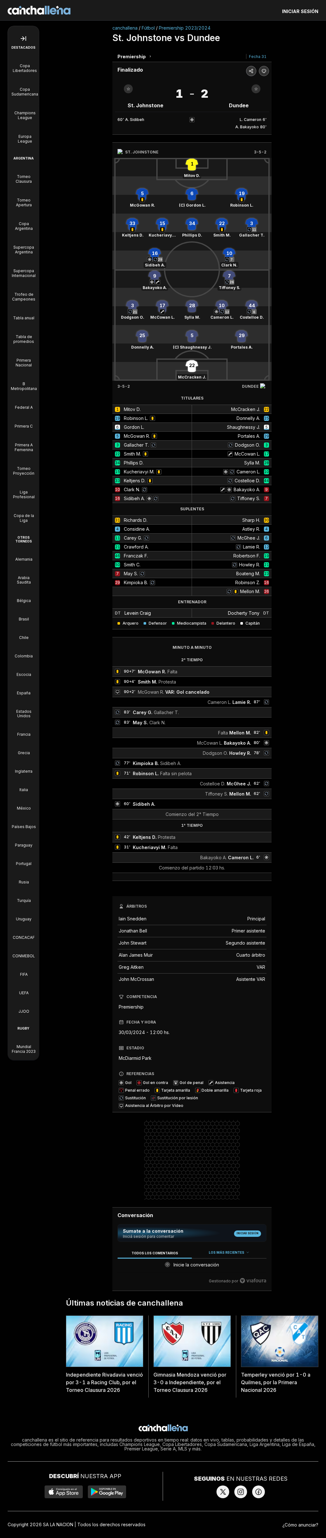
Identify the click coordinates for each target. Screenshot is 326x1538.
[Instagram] (240, 1491)
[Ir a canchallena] (39, 10)
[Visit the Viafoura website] (252, 1280)
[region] (191, 1267)
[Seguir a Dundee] (256, 88)
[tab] (154, 1253)
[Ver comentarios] (264, 71)
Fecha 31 (257, 56)
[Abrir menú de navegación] (23, 38)
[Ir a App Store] (63, 1492)
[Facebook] (258, 1491)
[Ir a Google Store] (107, 1492)
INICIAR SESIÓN (300, 11)
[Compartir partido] (251, 71)
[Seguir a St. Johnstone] (128, 88)
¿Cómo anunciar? (300, 1524)
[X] (222, 1491)
